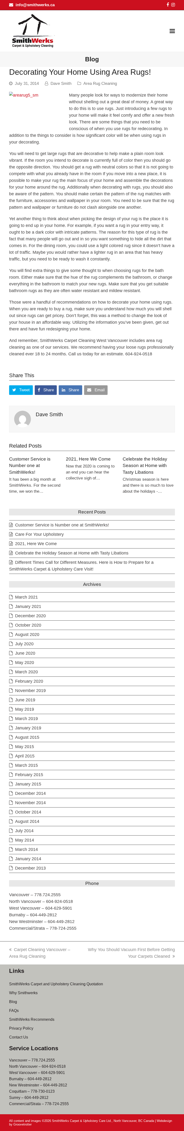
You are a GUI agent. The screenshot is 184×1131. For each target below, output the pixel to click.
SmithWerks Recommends (31, 1019)
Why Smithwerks (23, 993)
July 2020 (24, 643)
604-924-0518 (54, 1066)
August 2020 (27, 634)
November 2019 (30, 690)
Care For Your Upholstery (39, 534)
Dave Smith (61, 83)
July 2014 (24, 830)
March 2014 (26, 849)
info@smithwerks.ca (35, 5)
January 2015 (28, 784)
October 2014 (28, 812)
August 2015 (27, 737)
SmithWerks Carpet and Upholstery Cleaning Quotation (56, 984)
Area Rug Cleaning (100, 83)
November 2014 (30, 802)
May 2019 (24, 709)
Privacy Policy (21, 1028)
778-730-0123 (43, 1091)
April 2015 (24, 756)
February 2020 (29, 681)
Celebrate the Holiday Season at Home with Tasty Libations (145, 465)
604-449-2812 (40, 1079)
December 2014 (30, 793)
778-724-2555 (57, 1104)
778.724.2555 (43, 1060)
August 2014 (27, 821)
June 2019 (25, 700)
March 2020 (26, 671)
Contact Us (18, 1037)
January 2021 (28, 606)
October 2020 (28, 625)
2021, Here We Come (88, 459)
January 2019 (28, 728)
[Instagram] (173, 5)
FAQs (14, 1011)
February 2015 (29, 774)
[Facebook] (168, 5)
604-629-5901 (53, 1073)
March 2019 (26, 718)
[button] (172, 31)
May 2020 (24, 662)
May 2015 (24, 746)
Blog (13, 1002)
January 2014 (28, 858)
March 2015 (26, 765)
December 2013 (30, 868)
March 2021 (26, 597)
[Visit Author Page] (22, 418)
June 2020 (25, 653)
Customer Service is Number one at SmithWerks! (30, 465)
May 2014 (24, 840)
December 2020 (30, 615)
